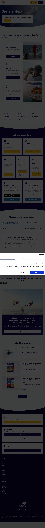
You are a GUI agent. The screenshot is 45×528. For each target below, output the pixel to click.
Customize (22, 272)
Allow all (36, 272)
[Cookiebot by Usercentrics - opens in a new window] (39, 255)
